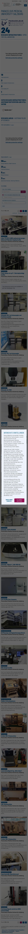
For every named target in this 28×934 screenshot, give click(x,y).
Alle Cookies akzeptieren (19, 500)
